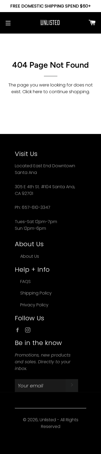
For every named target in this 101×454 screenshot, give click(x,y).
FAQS (25, 281)
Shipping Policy (36, 293)
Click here (32, 92)
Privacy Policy (34, 305)
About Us (29, 256)
